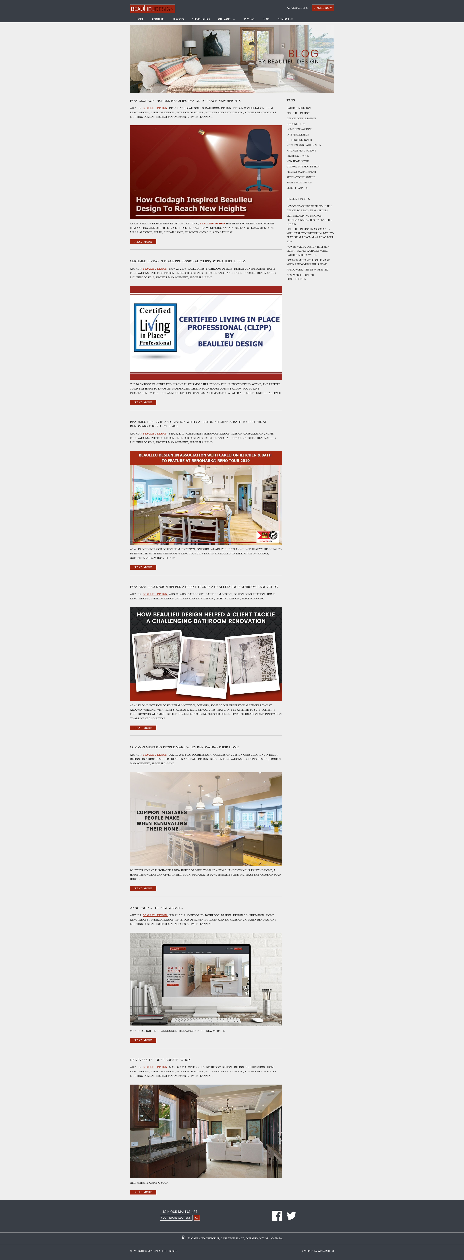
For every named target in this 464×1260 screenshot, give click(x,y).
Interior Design (162, 112)
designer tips (296, 124)
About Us (158, 19)
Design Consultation (248, 108)
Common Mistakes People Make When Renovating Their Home (184, 747)
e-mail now (323, 7)
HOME (140, 19)
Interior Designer (189, 112)
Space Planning (201, 116)
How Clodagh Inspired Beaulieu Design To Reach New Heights (185, 101)
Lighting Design (142, 116)
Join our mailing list (179, 1212)
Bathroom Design (218, 108)
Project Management (172, 116)
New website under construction (160, 1060)
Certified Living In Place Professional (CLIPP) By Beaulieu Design (188, 261)
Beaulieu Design (212, 223)
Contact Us (285, 19)
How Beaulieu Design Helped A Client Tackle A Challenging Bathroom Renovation (204, 587)
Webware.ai (326, 1251)
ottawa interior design (303, 166)
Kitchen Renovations (260, 112)
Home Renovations (299, 129)
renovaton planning (301, 177)
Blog (266, 19)
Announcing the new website (156, 908)
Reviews (249, 19)
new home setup (298, 161)
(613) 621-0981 (299, 7)
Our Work (224, 19)
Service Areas (201, 19)
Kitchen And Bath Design (223, 112)
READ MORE (143, 241)
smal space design (299, 182)
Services (178, 19)
